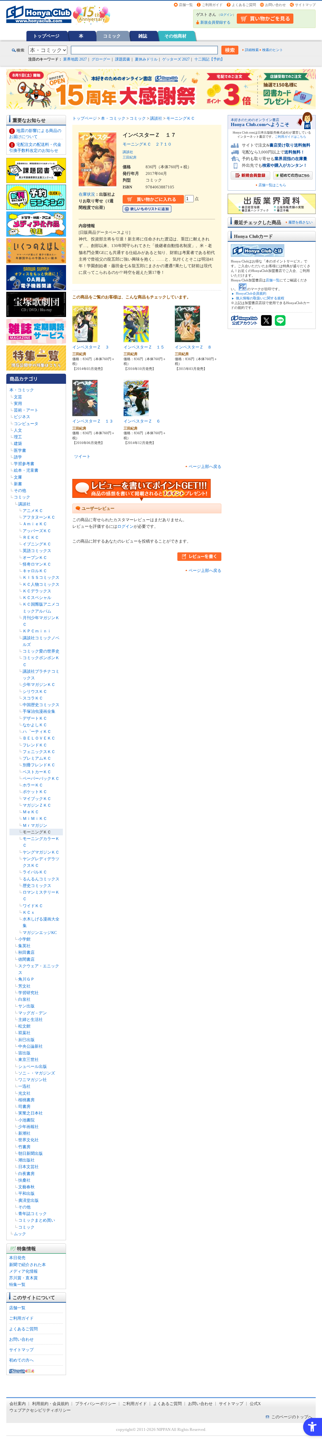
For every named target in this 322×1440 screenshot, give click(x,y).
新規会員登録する (215, 22)
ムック (20, 1233)
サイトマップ (305, 5)
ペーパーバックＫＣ (41, 778)
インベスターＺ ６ (142, 421)
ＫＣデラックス (37, 591)
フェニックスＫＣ (39, 751)
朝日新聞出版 (30, 1153)
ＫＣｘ (29, 912)
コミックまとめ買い (36, 1220)
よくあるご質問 (244, 5)
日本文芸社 (28, 1166)
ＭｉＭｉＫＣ (35, 818)
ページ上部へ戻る (205, 466)
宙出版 (24, 1053)
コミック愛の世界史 (41, 651)
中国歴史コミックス (41, 704)
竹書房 (24, 1146)
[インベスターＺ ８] (187, 339)
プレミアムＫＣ (37, 758)
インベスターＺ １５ (144, 347)
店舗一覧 (186, 5)
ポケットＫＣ (35, 791)
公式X (255, 1403)
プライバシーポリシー (95, 1403)
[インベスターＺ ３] (84, 339)
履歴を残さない (300, 222)
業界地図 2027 (75, 59)
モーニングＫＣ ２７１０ (147, 144)
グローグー (101, 59)
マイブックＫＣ (37, 798)
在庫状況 (87, 194)
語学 (18, 457)
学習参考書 (24, 463)
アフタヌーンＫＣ (39, 517)
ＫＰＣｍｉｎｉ (37, 631)
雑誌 (142, 35)
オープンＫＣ (35, 557)
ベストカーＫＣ (37, 771)
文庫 (18, 477)
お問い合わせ (275, 5)
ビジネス (22, 416)
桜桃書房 (26, 1099)
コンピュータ (26, 423)
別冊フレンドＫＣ (39, 765)
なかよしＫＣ (35, 725)
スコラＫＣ (33, 698)
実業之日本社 (30, 1113)
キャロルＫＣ (35, 570)
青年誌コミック (32, 1213)
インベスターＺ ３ (90, 347)
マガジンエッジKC (40, 932)
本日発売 (17, 1257)
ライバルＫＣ (35, 872)
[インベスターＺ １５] (136, 339)
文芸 (18, 397)
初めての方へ (21, 1360)
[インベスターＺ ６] (136, 413)
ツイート (82, 456)
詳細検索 (252, 50)
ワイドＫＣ (33, 905)
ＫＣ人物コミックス (41, 584)
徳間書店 (26, 959)
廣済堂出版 (28, 1200)
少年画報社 (28, 1126)
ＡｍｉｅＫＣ (35, 523)
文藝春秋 (26, 1186)
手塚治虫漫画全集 (39, 711)
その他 (20, 490)
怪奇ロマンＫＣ (37, 564)
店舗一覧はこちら (272, 185)
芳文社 (24, 986)
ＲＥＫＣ (31, 537)
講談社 (24, 504)
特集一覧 (17, 1284)
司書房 (24, 1106)
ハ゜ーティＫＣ (37, 731)
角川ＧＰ (26, 979)
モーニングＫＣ (37, 832)
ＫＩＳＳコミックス (41, 577)
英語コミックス (37, 550)
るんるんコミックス (41, 879)
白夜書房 (26, 1173)
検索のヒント (272, 50)
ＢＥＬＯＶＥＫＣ (39, 738)
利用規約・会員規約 (50, 1403)
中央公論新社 (30, 1046)
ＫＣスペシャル (37, 597)
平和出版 (26, 1193)
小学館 (24, 939)
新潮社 (24, 1133)
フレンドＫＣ (35, 745)
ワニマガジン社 (32, 1079)
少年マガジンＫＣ (39, 684)
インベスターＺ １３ (92, 421)
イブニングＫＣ (37, 544)
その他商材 (175, 35)
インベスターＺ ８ (193, 347)
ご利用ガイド (212, 5)
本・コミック (21, 390)
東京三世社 (28, 1059)
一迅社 (24, 1086)
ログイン (226, 14)
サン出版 (26, 1006)
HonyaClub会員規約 (251, 293)
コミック (112, 35)
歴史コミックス (37, 885)
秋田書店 (26, 952)
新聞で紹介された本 (27, 1264)
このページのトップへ (291, 1416)
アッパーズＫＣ (37, 530)
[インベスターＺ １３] (84, 413)
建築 (18, 443)
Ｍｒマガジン (35, 825)
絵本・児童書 (26, 470)
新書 (18, 483)
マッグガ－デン (32, 1013)
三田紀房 (129, 157)
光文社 (24, 1093)
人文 (18, 430)
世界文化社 (28, 1140)
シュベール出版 (32, 1066)
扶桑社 (24, 1180)
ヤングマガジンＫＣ (41, 852)
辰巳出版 (26, 1039)
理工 (18, 437)
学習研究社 (28, 992)
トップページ (46, 35)
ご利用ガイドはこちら (290, 136)
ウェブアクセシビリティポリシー (40, 1410)
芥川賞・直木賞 (23, 1278)
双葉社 (24, 1032)
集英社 (24, 945)
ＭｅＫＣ (31, 811)
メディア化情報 (23, 1271)
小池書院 (26, 1120)
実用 (18, 403)
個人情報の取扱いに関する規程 (260, 298)
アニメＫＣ (33, 510)
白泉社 (24, 999)
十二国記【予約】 (209, 59)
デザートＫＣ (35, 718)
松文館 (24, 1026)
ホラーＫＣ (33, 785)
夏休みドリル (146, 59)
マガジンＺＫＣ (37, 805)
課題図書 (122, 59)
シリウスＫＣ (35, 691)
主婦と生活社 (30, 1019)
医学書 (20, 450)
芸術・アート (26, 410)
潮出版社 (26, 1160)
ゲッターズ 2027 (176, 59)
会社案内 (17, 1403)
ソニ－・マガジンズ (36, 1073)
